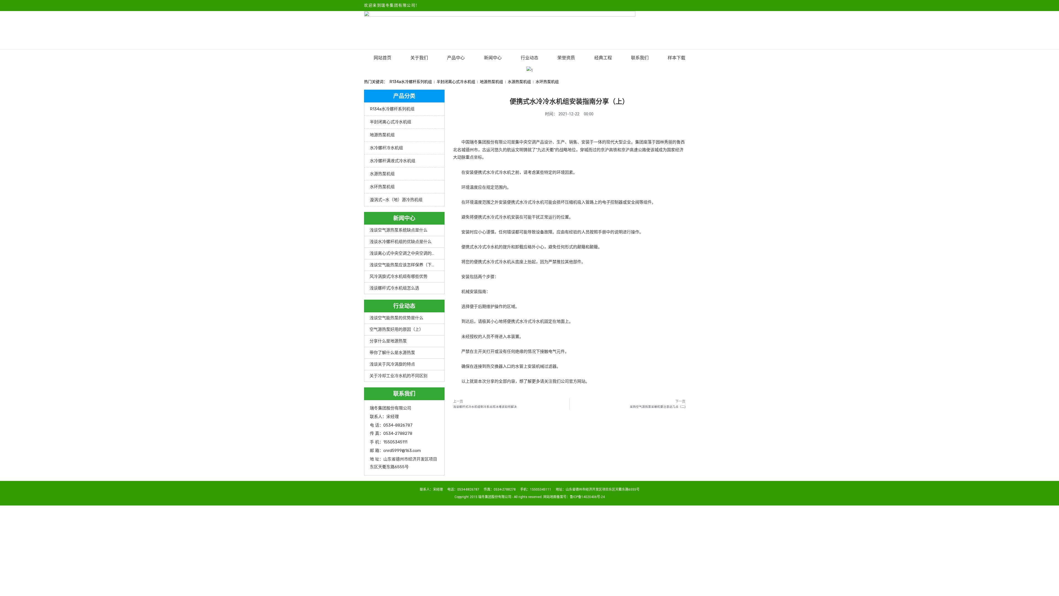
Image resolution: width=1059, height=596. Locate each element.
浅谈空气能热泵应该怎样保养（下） (403, 264)
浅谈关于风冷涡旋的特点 (392, 364)
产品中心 (456, 57)
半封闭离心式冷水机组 (456, 81)
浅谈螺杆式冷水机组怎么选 (394, 288)
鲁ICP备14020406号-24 (587, 497)
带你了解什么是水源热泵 (392, 352)
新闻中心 (493, 57)
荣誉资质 (566, 57)
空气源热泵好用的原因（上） (396, 329)
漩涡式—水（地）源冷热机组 (396, 199)
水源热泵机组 (519, 81)
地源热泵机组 (491, 81)
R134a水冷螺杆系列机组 (411, 81)
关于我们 (419, 57)
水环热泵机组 (547, 81)
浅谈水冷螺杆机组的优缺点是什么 (401, 241)
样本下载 (676, 57)
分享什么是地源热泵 (388, 341)
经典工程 (603, 57)
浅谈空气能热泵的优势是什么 (396, 317)
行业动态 (529, 57)
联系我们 (640, 57)
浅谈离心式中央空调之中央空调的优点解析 (409, 253)
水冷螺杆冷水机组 (386, 147)
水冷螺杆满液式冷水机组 (392, 160)
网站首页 (382, 57)
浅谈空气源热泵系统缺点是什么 (398, 230)
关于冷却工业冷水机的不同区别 (398, 375)
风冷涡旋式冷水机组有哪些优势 (398, 276)
